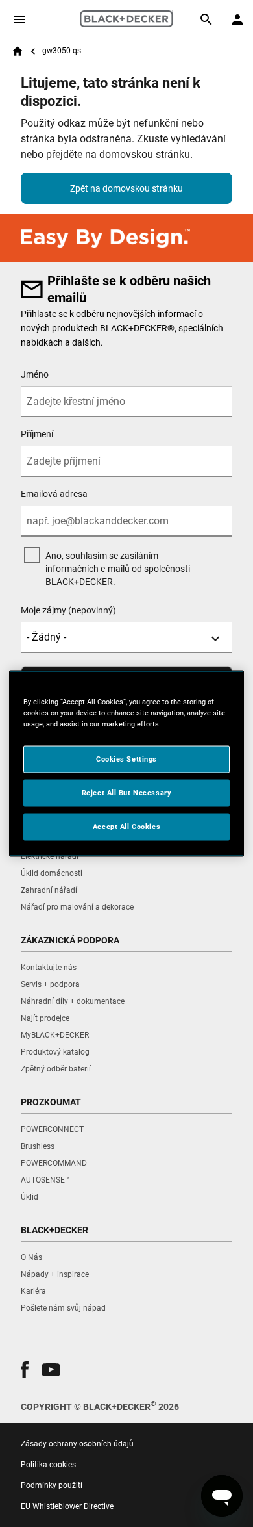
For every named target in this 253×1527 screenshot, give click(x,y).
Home (17, 51)
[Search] (206, 19)
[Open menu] (19, 19)
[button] (25, 1369)
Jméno (35, 374)
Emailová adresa (54, 494)
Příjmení (37, 434)
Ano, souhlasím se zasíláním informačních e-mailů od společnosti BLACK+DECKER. (117, 568)
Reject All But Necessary (127, 792)
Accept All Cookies (126, 826)
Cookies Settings (126, 759)
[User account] (237, 19)
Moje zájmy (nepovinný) (68, 610)
